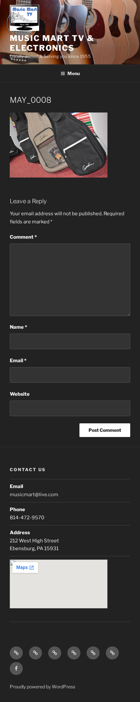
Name (18, 327)
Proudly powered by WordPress (42, 686)
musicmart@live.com (34, 494)
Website (20, 394)
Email (18, 361)
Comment (23, 237)
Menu (73, 73)
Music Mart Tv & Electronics (52, 43)
